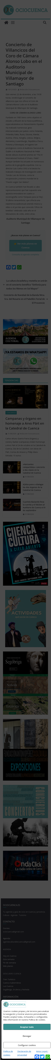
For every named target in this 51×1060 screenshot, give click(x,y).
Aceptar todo (27, 1027)
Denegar (27, 1036)
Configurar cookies (27, 1045)
